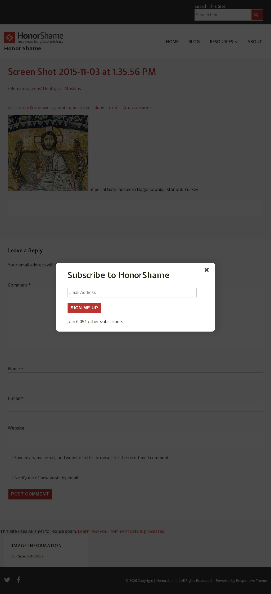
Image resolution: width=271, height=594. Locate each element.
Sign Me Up (84, 308)
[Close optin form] (208, 271)
